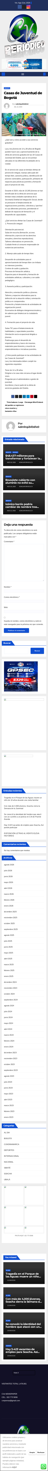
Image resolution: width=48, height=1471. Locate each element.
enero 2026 (8, 906)
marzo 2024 (9, 1035)
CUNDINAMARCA (11, 1144)
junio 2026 (8, 876)
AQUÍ (14, 1467)
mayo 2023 (8, 1094)
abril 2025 (8, 959)
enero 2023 (8, 1117)
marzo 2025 (9, 964)
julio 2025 (8, 941)
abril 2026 (8, 888)
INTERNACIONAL (11, 1156)
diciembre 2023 (10, 1053)
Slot (3, 1411)
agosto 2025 (9, 935)
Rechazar (40, 1452)
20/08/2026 (11, 1330)
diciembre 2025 (10, 912)
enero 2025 (8, 976)
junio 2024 (8, 1017)
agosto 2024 (9, 1006)
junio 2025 (8, 947)
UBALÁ (7, 1180)
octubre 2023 (9, 1064)
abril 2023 (8, 1100)
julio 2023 (8, 1082)
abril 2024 (8, 1029)
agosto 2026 (9, 865)
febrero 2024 (9, 1041)
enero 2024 (8, 1047)
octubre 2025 (9, 923)
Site (6, 1411)
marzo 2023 (9, 1105)
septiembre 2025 (11, 929)
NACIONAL (9, 1162)
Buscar (7, 643)
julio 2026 (8, 871)
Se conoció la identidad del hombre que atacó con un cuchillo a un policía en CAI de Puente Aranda (22, 816)
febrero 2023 (9, 1111)
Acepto (32, 1452)
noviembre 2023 (10, 1058)
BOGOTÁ (7, 88)
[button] (41, 74)
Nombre (7, 587)
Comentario (9, 542)
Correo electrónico (12, 597)
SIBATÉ (7, 1168)
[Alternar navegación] (22, 74)
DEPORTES (9, 1150)
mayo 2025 (8, 953)
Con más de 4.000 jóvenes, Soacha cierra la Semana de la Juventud (23, 1301)
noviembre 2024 (10, 988)
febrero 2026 (9, 900)
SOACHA (15, 452)
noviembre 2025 (10, 918)
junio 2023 (8, 1088)
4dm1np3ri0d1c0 (22, 104)
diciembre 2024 (10, 982)
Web (6, 607)
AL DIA (7, 1133)
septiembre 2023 (11, 1070)
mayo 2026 (8, 882)
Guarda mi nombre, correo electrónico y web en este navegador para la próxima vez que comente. (23, 622)
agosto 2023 (9, 1076)
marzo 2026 (9, 894)
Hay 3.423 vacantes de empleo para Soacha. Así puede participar (22, 1352)
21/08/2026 (11, 1280)
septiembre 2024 (11, 1000)
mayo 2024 (8, 1023)
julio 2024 (8, 1011)
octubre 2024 (9, 994)
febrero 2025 (9, 970)
